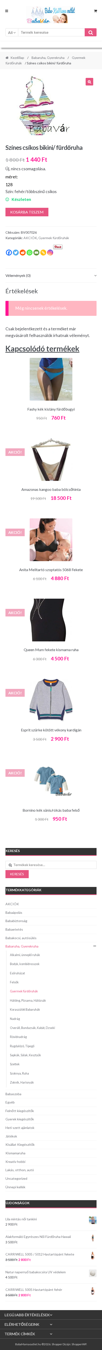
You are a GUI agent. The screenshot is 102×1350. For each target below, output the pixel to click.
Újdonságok (18, 1203)
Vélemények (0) (18, 275)
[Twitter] (16, 253)
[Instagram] (50, 253)
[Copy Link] (43, 253)
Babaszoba (13, 1094)
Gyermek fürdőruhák (53, 238)
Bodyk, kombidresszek (25, 964)
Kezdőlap (17, 58)
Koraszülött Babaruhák (25, 1009)
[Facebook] (9, 253)
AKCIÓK (30, 238)
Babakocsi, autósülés (21, 938)
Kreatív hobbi (15, 1162)
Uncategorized (16, 1178)
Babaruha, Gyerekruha (48, 58)
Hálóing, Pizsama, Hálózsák (28, 1000)
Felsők (14, 982)
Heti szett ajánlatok (19, 1128)
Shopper (57, 1344)
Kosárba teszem (27, 212)
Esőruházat (17, 973)
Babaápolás (13, 912)
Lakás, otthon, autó (19, 1170)
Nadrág (15, 1019)
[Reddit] (23, 253)
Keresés (17, 874)
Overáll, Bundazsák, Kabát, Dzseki (32, 1028)
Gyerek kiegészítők (19, 1119)
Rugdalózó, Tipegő (22, 1046)
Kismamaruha (15, 1153)
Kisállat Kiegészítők (20, 1144)
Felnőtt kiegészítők (19, 1111)
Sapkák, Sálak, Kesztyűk (25, 1055)
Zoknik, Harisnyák (22, 1082)
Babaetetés (14, 929)
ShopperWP (79, 1344)
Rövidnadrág (18, 1037)
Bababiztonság (16, 921)
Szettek (15, 1064)
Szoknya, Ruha (19, 1073)
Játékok (11, 1136)
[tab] (51, 276)
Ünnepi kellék (15, 1187)
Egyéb (10, 1102)
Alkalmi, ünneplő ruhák (25, 955)
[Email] (36, 253)
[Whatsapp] (29, 253)
